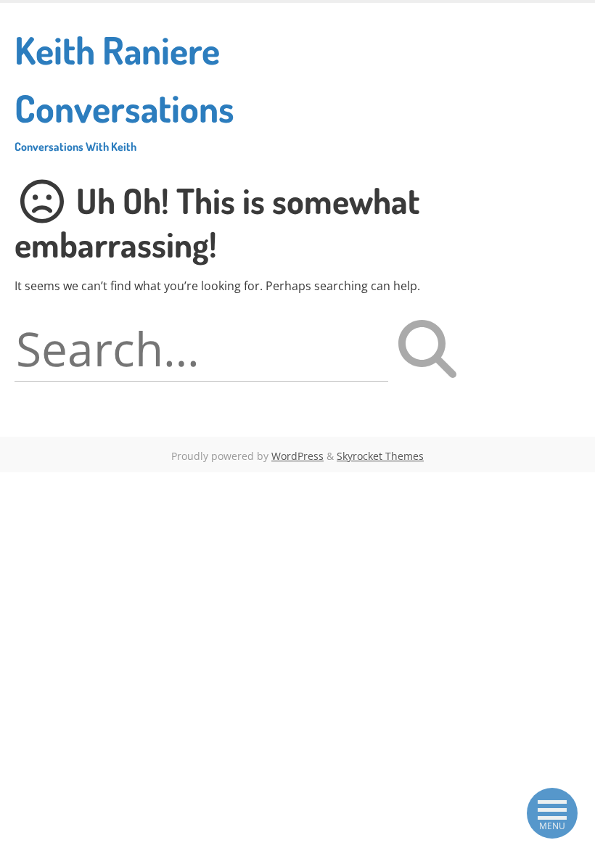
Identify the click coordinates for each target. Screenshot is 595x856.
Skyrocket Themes (380, 456)
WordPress (297, 456)
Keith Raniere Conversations (124, 90)
